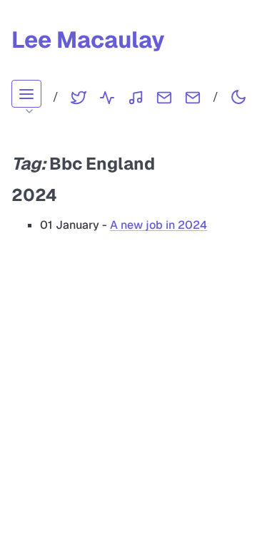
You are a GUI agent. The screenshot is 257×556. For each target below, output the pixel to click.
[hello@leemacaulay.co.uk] (192, 97)
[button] (26, 94)
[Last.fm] (135, 97)
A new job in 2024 (158, 224)
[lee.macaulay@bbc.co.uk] (164, 97)
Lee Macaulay (88, 39)
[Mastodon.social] (107, 97)
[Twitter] (78, 97)
